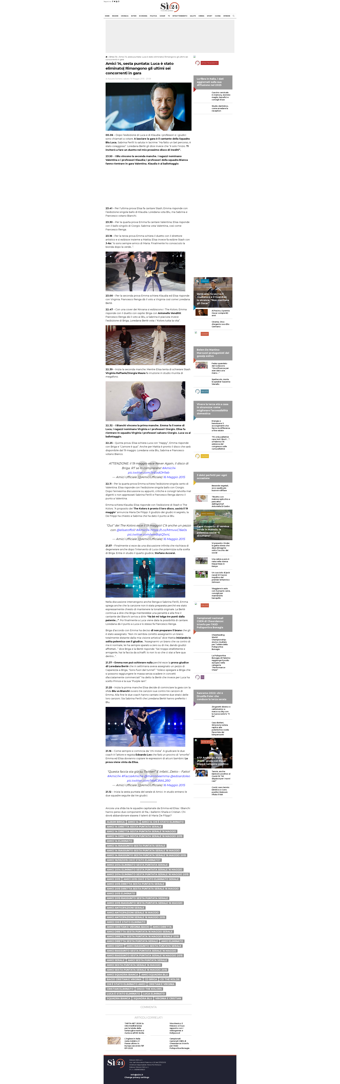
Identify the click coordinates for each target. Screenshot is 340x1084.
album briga (116, 821)
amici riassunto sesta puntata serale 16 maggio (141, 950)
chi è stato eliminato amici (126, 984)
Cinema (201, 16)
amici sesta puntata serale (147, 960)
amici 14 (133, 821)
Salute (193, 16)
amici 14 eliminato (119, 841)
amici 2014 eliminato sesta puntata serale (137, 864)
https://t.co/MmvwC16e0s (168, 530)
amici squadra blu (154, 974)
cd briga (151, 979)
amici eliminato (172, 941)
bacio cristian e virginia (124, 979)
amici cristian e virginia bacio (128, 926)
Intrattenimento (180, 16)
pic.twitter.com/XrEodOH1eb (148, 472)
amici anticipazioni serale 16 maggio (133, 912)
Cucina (218, 16)
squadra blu (142, 998)
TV (169, 16)
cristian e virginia (161, 984)
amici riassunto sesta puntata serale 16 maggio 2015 (144, 955)
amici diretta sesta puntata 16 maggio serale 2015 (143, 936)
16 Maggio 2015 (174, 477)
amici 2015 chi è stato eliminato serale (151, 879)
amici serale (116, 960)
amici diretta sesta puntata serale (132, 941)
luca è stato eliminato (123, 993)
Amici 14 (113, 57)
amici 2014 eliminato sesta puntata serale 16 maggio (144, 869)
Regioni (115, 16)
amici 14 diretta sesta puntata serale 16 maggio (141, 831)
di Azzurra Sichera (114, 79)
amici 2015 (113, 879)
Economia (143, 16)
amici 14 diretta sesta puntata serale (134, 826)
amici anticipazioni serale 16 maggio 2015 (136, 917)
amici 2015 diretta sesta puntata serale (135, 884)
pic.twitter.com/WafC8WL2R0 (148, 780)
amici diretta (162, 926)
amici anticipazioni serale (125, 907)
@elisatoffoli (125, 530)
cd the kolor (170, 979)
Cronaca (124, 16)
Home (107, 16)
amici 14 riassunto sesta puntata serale (136, 845)
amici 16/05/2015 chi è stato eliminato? (133, 860)
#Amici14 (168, 468)
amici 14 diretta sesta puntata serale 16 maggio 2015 (144, 836)
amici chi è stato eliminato (126, 922)
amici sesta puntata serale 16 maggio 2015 (137, 969)
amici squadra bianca (122, 974)
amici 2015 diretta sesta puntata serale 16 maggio (143, 888)
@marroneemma (156, 776)
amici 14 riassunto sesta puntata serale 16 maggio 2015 (146, 855)
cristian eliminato (120, 989)
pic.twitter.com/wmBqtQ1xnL (148, 534)
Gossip (162, 16)
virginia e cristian (168, 998)
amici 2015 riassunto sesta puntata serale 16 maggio (144, 903)
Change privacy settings (136, 1077)
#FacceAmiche (132, 776)
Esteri (133, 16)
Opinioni (226, 16)
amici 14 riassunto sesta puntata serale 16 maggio (143, 850)
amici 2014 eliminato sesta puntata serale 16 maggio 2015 (147, 874)
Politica (153, 16)
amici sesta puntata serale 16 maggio (134, 965)
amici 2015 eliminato (121, 893)
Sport (209, 16)
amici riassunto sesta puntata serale (153, 946)
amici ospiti (115, 946)
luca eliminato (154, 993)
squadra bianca (118, 998)
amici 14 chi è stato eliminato (163, 821)
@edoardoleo (180, 776)
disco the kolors (149, 989)
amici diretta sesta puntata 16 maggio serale (140, 931)
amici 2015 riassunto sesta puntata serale (137, 898)
